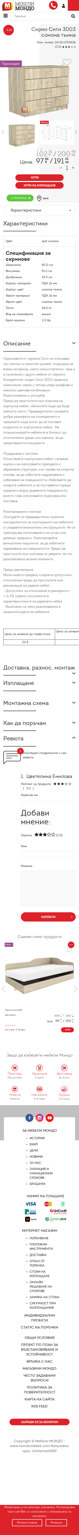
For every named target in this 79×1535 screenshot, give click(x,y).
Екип (34, 1144)
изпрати (48, 917)
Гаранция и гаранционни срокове (41, 1173)
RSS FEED (39, 1406)
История (37, 1138)
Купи (67, 1030)
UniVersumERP (44, 1451)
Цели (34, 1150)
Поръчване (39, 1238)
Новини (36, 1157)
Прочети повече (27, 1522)
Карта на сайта (39, 1399)
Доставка (38, 1255)
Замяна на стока (44, 1297)
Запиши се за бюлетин (39, 1422)
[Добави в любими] (69, 950)
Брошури (37, 1184)
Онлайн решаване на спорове (41, 1286)
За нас (35, 1163)
